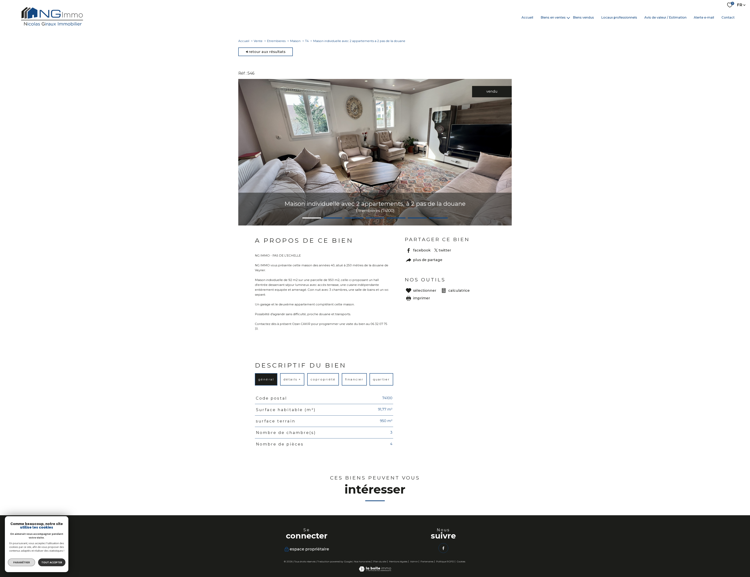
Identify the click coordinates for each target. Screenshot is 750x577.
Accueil (527, 17)
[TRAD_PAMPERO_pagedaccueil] (52, 24)
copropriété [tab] (323, 379)
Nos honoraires (362, 561)
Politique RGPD (445, 561)
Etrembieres (276, 41)
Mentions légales (398, 561)
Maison (295, 41)
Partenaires (427, 561)
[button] (311, 217)
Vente (258, 41)
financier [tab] (354, 379)
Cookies (461, 561)
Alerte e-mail (704, 17)
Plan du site (379, 561)
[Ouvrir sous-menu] (568, 17)
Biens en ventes (553, 17)
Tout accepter (51, 562)
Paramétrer (21, 562)
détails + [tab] (292, 379)
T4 (307, 41)
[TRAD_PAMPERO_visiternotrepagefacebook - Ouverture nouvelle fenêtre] (443, 548)
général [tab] (266, 379)
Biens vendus (583, 17)
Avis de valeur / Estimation (665, 17)
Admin (414, 561)
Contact (728, 17)
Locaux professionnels (619, 17)
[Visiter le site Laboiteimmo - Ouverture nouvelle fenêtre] (375, 570)
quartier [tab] (381, 379)
